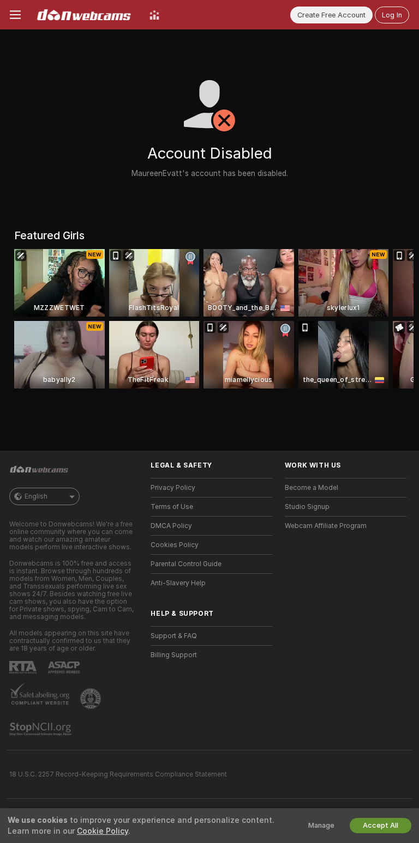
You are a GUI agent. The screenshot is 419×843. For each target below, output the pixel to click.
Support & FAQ (174, 636)
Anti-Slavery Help (178, 583)
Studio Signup (307, 507)
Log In (392, 15)
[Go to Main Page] (85, 14)
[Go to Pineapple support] (91, 698)
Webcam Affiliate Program (326, 526)
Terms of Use (172, 507)
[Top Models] (154, 14)
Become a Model (311, 488)
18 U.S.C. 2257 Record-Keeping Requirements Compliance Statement (118, 774)
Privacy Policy (173, 488)
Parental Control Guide (186, 564)
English (36, 496)
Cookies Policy (175, 545)
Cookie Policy (102, 831)
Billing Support (174, 655)
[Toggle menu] (15, 14)
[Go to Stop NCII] (41, 729)
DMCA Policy (171, 526)
